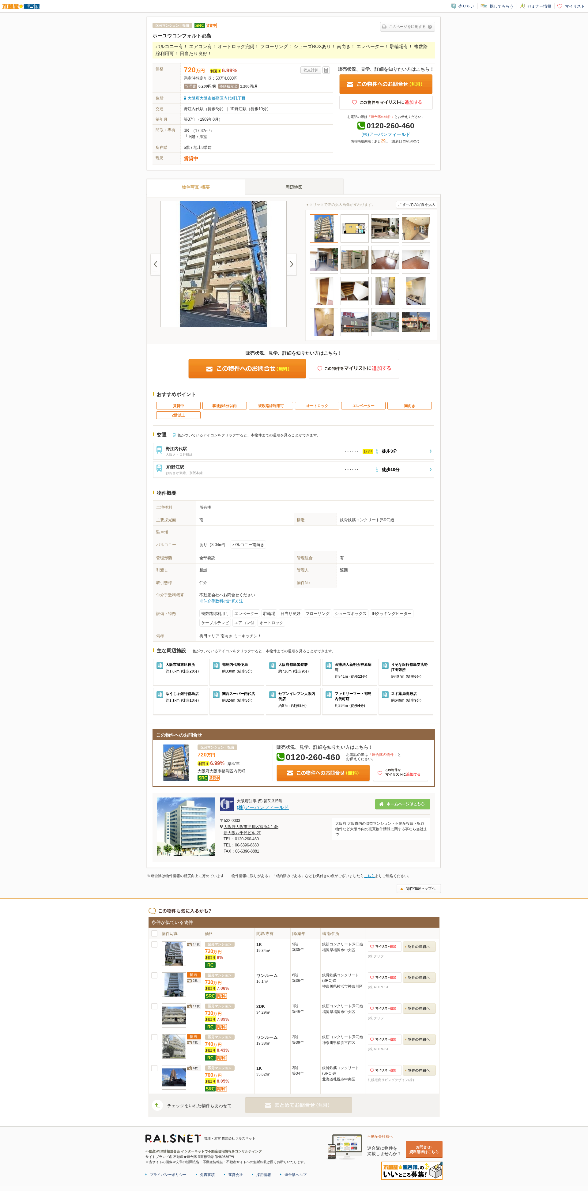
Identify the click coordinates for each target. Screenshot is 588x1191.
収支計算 (310, 70)
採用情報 (263, 1175)
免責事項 (207, 1175)
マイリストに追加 (384, 946)
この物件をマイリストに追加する (386, 103)
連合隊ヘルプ (296, 1175)
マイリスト (575, 6)
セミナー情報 (539, 6)
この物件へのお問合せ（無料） (386, 84)
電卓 (326, 70)
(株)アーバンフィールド (385, 134)
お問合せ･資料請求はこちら (424, 1149)
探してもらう (502, 6)
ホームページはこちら (402, 804)
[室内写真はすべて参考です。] (385, 274)
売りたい (466, 6)
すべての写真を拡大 (418, 204)
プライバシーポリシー (168, 1175)
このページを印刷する (407, 26)
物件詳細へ (419, 946)
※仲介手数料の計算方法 (221, 601)
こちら (369, 876)
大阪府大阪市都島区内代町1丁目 (217, 98)
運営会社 (235, 1175)
